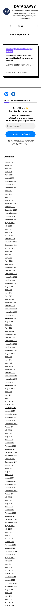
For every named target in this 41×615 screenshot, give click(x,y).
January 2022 (10, 306)
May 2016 (8, 503)
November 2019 (11, 379)
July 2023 (8, 251)
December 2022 (11, 274)
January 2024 (10, 239)
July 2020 (8, 357)
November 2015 (11, 522)
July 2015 (8, 529)
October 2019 (10, 382)
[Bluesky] (22, 26)
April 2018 (9, 440)
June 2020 (8, 360)
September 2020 (11, 350)
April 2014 (9, 570)
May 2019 (8, 398)
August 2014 (9, 558)
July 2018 (8, 430)
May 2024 (8, 232)
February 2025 (10, 203)
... (30, 65)
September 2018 (11, 424)
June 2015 (8, 532)
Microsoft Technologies (24, 49)
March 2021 (9, 331)
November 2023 (11, 242)
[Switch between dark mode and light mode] (37, 26)
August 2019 (9, 388)
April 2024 (9, 235)
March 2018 (9, 443)
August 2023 (9, 248)
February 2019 (10, 408)
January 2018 (10, 449)
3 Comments (23, 72)
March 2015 (9, 542)
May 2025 (8, 197)
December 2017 (11, 452)
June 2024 (8, 229)
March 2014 (9, 574)
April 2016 (9, 507)
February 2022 (10, 302)
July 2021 (8, 325)
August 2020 (9, 353)
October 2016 (10, 487)
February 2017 (10, 481)
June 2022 (8, 293)
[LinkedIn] (18, 26)
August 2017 (9, 465)
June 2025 (8, 194)
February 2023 (10, 267)
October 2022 (10, 280)
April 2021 (9, 328)
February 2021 (10, 334)
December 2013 (11, 583)
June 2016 (8, 500)
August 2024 (9, 223)
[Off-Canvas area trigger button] (3, 26)
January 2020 (10, 373)
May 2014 (8, 567)
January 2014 (10, 580)
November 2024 (11, 213)
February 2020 (10, 369)
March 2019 (9, 404)
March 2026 (9, 178)
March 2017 (9, 478)
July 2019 (8, 392)
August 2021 (9, 321)
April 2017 (9, 475)
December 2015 (11, 519)
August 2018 (9, 427)
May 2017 (8, 471)
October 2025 (10, 184)
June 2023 (8, 254)
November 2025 (11, 181)
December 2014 (11, 551)
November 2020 (11, 344)
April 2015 (9, 538)
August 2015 (9, 526)
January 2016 (10, 516)
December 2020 (11, 341)
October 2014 (10, 554)
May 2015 (8, 535)
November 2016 (11, 484)
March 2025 (9, 200)
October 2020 (10, 347)
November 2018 (11, 417)
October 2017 (10, 459)
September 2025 (11, 188)
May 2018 (8, 436)
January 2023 (10, 270)
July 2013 (8, 593)
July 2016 (8, 497)
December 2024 (11, 210)
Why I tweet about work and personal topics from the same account (19, 58)
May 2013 (8, 599)
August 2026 (9, 162)
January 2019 (10, 411)
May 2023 (8, 258)
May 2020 (8, 363)
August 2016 (9, 494)
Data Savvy (25, 6)
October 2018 (10, 420)
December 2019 (11, 376)
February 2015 (10, 545)
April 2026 (9, 175)
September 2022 (11, 283)
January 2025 (10, 207)
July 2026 (8, 165)
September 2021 (11, 318)
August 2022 (9, 286)
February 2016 (10, 513)
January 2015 (10, 548)
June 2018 (8, 433)
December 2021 (11, 309)
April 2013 (9, 602)
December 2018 (11, 414)
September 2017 (11, 462)
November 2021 (11, 312)
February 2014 (10, 577)
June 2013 (8, 596)
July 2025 (8, 191)
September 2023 (11, 245)
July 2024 (8, 226)
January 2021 (10, 337)
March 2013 (9, 605)
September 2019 (11, 385)
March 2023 (9, 264)
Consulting (10, 49)
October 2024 (10, 216)
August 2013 (9, 589)
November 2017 (11, 455)
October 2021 (10, 315)
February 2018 (10, 446)
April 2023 (9, 261)
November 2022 (11, 277)
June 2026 (8, 168)
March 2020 (9, 366)
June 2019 (8, 395)
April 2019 (9, 401)
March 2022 (9, 299)
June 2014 (8, 564)
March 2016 (9, 510)
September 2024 (11, 219)
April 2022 (9, 296)
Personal (9, 52)
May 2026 (8, 172)
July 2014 (8, 561)
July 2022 (8, 290)
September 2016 (11, 491)
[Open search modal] (11, 26)
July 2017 (8, 468)
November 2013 (11, 586)
